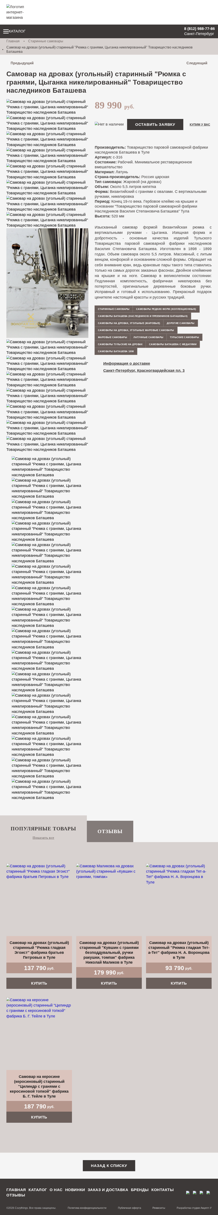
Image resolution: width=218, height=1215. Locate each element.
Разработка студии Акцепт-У (194, 1207)
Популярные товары (43, 828)
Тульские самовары (184, 337)
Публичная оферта (129, 1207)
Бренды (140, 1190)
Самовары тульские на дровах (120, 344)
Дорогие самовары (181, 323)
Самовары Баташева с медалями (172, 344)
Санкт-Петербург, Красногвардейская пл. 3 (144, 370)
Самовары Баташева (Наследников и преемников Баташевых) (143, 316)
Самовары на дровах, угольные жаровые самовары (136, 330)
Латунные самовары (148, 337)
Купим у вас (200, 124)
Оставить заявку (155, 124)
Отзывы (110, 831)
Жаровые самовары (112, 337)
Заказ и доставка (108, 1190)
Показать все (43, 838)
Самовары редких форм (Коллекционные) (166, 309)
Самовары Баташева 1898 (116, 351)
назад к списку (109, 1166)
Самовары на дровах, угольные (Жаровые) (129, 323)
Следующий (196, 63)
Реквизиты (158, 1207)
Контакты (162, 1190)
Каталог (17, 31)
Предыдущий (22, 63)
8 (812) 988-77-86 (199, 28)
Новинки (75, 1190)
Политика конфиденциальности (87, 1207)
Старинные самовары (45, 41)
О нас (56, 1190)
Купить (39, 983)
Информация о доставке (126, 363)
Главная (13, 41)
